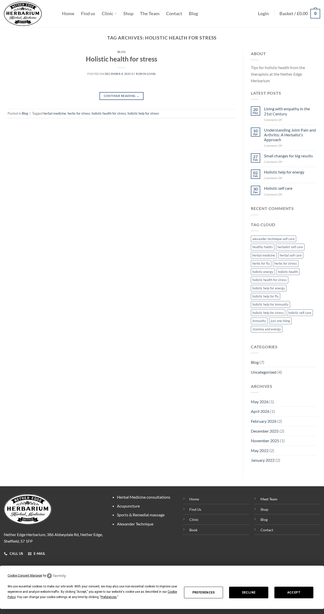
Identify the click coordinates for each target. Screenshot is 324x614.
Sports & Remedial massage (141, 514)
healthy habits (262, 247)
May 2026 (260, 401)
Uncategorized (263, 372)
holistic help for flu (265, 296)
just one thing (280, 321)
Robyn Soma (146, 73)
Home (68, 13)
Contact (174, 13)
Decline (249, 592)
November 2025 (265, 440)
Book (193, 530)
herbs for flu (261, 263)
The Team (149, 13)
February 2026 (263, 421)
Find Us (195, 509)
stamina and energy (266, 329)
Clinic (107, 13)
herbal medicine (54, 113)
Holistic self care (278, 188)
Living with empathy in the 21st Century (287, 111)
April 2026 (260, 411)
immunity (259, 321)
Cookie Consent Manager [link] (25, 575)
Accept (293, 592)
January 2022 (263, 460)
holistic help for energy (268, 288)
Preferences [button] (109, 597)
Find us (88, 13)
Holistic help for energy (284, 172)
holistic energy (262, 272)
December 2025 (265, 431)
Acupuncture (128, 505)
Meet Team (268, 499)
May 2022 (260, 450)
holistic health (288, 272)
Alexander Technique (135, 523)
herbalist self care (290, 247)
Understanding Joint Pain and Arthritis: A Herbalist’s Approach (290, 135)
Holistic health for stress (121, 59)
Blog (193, 13)
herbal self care (291, 255)
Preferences (203, 592)
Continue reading (121, 96)
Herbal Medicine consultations (143, 497)
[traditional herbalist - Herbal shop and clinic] (29, 14)
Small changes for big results (288, 155)
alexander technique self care (273, 239)
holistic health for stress (109, 113)
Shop (128, 13)
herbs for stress (79, 113)
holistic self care (299, 313)
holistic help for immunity (270, 304)
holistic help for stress (143, 113)
